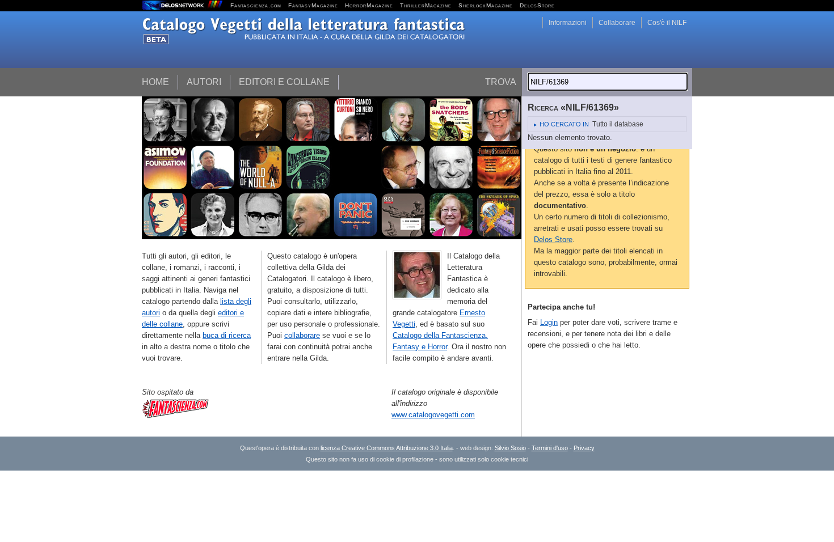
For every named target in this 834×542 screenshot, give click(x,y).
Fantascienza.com (255, 5)
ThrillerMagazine (426, 5)
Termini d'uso (550, 447)
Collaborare (617, 23)
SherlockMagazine (485, 5)
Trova (500, 82)
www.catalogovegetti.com (433, 414)
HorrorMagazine (369, 5)
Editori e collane (284, 82)
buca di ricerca (227, 335)
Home (155, 82)
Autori (204, 82)
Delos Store (553, 239)
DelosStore (537, 5)
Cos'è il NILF (666, 23)
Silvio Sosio (510, 447)
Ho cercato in (564, 124)
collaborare (302, 335)
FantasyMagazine (313, 5)
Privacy (584, 447)
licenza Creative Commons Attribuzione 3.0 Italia (387, 447)
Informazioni (568, 23)
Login (549, 322)
